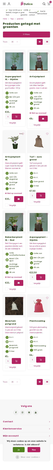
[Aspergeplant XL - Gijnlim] (14, 61)
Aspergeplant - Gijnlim (39, 238)
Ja (19, 450)
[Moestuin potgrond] (14, 306)
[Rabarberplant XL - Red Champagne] (14, 222)
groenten (20, 19)
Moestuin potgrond (10, 322)
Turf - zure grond (36, 158)
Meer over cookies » (30, 457)
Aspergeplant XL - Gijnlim (13, 78)
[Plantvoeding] (38, 306)
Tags (12, 19)
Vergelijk (12, 123)
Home (5, 19)
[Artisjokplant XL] (14, 141)
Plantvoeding (37, 321)
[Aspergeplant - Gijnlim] (38, 222)
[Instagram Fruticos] (22, 412)
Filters (27, 34)
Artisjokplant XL (12, 158)
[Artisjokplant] (38, 61)
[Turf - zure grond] (38, 141)
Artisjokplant (37, 76)
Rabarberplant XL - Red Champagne (14, 238)
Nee (34, 450)
